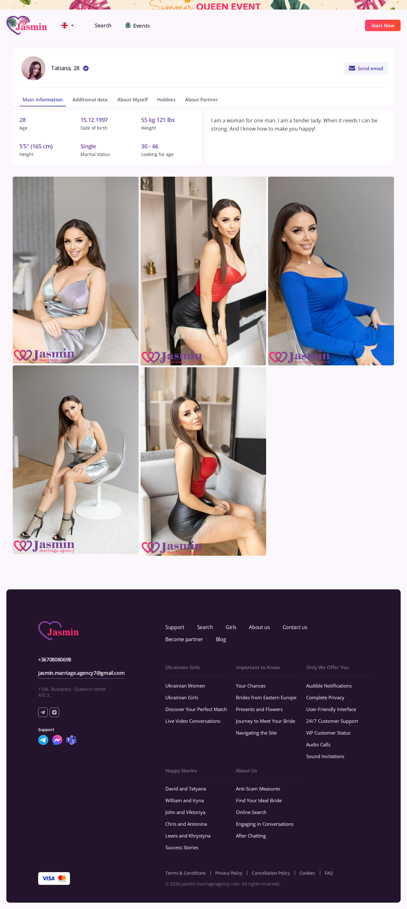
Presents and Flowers (259, 709)
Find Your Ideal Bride (259, 800)
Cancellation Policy (271, 873)
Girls (231, 627)
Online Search (251, 812)
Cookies (307, 873)
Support (174, 627)
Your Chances (251, 685)
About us (259, 627)
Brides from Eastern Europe (266, 697)
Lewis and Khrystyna (187, 835)
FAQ (329, 873)
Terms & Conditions (185, 873)
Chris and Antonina (186, 824)
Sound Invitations (325, 756)
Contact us (295, 627)
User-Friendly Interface (331, 709)
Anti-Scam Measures (258, 788)
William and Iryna (184, 800)
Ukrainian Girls (181, 697)
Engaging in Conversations (264, 824)
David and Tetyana (185, 788)
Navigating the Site (256, 732)
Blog (221, 639)
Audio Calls (318, 744)
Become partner (184, 639)
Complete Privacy (325, 697)
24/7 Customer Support (332, 721)
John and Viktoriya (185, 812)
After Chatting (251, 835)
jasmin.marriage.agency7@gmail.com (81, 672)
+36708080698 (54, 659)
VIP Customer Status (328, 732)
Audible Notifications (329, 685)
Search (205, 627)
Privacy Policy (228, 873)
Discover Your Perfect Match (196, 709)
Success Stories (181, 847)
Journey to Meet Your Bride (265, 721)
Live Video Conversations (192, 721)
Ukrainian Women (185, 685)
